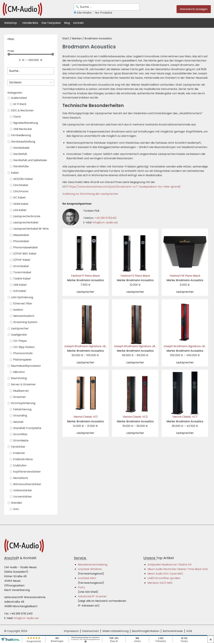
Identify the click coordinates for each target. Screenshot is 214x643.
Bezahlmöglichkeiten (145, 631)
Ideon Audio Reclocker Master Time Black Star (177, 569)
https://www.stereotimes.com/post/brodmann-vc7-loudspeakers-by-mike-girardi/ (125, 187)
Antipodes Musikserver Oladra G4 (169, 564)
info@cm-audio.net (105, 222)
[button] (12, 22)
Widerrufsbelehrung (115, 631)
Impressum (71, 631)
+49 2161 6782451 (105, 218)
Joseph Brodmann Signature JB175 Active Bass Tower (149, 348)
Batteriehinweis (173, 631)
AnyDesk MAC (87, 578)
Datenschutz (90, 631)
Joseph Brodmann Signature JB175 (87, 348)
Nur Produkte (103, 13)
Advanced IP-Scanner (92, 596)
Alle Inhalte (84, 13)
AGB (189, 631)
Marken (77, 38)
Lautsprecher (85, 292)
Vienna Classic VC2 (135, 419)
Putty (81, 587)
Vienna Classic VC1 (85, 419)
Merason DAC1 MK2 (160, 583)
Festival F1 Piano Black (85, 278)
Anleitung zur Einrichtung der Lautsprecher (90, 194)
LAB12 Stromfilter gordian (163, 578)
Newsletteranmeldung (92, 564)
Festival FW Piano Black (185, 278)
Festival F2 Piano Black (135, 278)
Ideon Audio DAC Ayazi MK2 (165, 574)
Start (65, 38)
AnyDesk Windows (90, 569)
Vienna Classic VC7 (185, 419)
